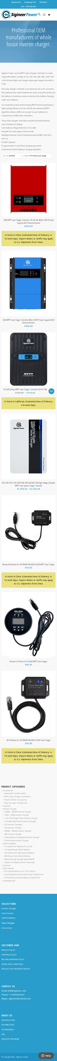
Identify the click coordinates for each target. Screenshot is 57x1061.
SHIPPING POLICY (9, 954)
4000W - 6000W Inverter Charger (17, 831)
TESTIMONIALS (7, 1029)
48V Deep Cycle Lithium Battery (17, 856)
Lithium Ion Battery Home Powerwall (19, 862)
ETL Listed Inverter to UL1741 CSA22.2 (20, 871)
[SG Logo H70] (23, 14)
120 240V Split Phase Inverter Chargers (20, 821)
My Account (16, 2)
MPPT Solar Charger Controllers (17, 796)
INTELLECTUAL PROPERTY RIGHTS (15, 968)
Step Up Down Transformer (15, 803)
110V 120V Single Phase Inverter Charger (21, 818)
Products (6, 865)
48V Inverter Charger (12, 834)
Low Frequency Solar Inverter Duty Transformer (24, 874)
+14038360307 (17, 994)
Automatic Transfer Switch (15, 793)
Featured (6, 806)
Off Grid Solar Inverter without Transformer (22, 877)
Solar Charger (8, 923)
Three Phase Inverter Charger (16, 840)
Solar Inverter (8, 868)
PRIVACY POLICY (8, 950)
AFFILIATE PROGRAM (10, 1039)
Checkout (43, 2)
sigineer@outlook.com (19, 998)
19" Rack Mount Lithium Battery (17, 849)
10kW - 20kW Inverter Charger (16, 815)
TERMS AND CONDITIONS (12, 964)
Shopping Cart (30, 2)
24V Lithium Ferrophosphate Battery (19, 853)
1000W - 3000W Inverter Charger (17, 812)
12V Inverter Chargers (13, 824)
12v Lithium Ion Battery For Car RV (18, 846)
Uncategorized (9, 880)
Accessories (8, 790)
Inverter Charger (10, 809)
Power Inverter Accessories (15, 800)
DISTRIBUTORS (7, 1024)
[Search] (37, 14)
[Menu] (44, 14)
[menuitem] (16, 2)
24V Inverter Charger (12, 828)
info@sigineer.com (17, 990)
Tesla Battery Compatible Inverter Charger (21, 837)
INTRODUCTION (8, 1020)
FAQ (3, 1034)
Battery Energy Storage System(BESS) (19, 859)
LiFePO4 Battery (9, 843)
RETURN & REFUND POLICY (12, 959)
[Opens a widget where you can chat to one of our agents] (46, 1056)
